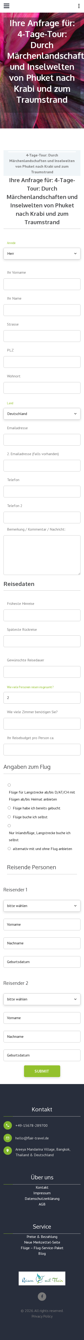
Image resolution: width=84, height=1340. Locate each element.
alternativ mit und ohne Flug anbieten (42, 848)
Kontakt (42, 1187)
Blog (42, 1253)
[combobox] (42, 253)
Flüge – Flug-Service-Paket (42, 1247)
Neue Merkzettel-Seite (42, 1242)
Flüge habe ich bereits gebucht (36, 808)
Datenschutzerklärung (42, 1198)
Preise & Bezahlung (42, 1236)
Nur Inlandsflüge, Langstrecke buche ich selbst (39, 836)
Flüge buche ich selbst (30, 817)
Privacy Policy (42, 1316)
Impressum (42, 1193)
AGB (42, 1204)
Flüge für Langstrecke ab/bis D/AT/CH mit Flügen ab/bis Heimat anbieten (42, 795)
